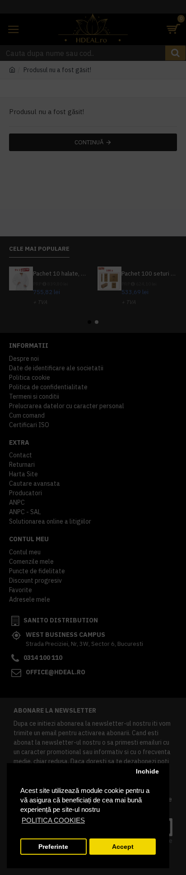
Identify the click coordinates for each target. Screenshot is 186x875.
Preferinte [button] (53, 846)
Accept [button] (123, 846)
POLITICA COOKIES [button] (53, 820)
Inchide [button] (147, 771)
